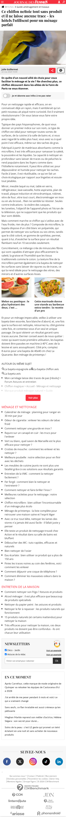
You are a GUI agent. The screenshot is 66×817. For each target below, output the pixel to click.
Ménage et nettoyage (19, 407)
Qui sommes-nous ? (18, 776)
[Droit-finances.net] (48, 801)
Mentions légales (14, 782)
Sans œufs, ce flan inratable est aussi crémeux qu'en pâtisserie (32, 709)
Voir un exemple (53, 650)
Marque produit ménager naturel (24, 390)
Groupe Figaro (30, 782)
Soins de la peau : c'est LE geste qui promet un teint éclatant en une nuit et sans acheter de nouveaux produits (32, 731)
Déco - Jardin (13, 650)
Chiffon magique (14, 386)
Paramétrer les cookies (38, 779)
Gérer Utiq (54, 779)
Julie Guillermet (10, 69)
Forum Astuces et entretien (20, 381)
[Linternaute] (17, 801)
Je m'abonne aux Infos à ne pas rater (31, 95)
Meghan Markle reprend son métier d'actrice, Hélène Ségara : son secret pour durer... (33, 719)
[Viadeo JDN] (48, 807)
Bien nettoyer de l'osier (18, 551)
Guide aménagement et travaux (33, 6)
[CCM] (17, 795)
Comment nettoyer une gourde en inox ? (28, 428)
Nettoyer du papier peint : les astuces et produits (33, 604)
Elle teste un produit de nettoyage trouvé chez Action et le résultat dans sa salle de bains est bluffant (31, 534)
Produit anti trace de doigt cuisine (24, 395)
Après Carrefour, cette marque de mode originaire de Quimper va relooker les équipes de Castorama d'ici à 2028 (33, 687)
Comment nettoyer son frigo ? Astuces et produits (33, 592)
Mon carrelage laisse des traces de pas (27, 378)
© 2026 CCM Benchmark (48, 782)
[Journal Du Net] (48, 795)
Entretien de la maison (20, 587)
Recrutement (51, 776)
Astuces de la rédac (16, 655)
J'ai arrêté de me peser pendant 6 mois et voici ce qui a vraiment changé (31, 699)
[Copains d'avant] (17, 807)
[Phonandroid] (48, 813)
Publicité (40, 776)
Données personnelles (16, 779)
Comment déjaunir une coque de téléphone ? (31, 571)
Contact (31, 776)
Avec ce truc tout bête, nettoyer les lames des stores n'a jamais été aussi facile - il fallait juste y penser (32, 522)
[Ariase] (17, 813)
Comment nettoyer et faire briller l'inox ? (28, 490)
